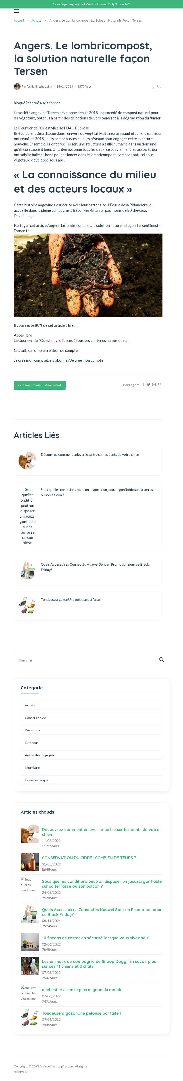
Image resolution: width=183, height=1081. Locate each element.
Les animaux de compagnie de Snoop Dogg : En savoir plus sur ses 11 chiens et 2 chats (99, 964)
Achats (36, 20)
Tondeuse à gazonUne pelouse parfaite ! (81, 1013)
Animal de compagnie (39, 755)
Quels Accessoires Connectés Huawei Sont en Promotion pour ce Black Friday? (102, 912)
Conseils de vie (35, 718)
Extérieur (31, 742)
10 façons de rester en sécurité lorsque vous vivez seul (95, 937)
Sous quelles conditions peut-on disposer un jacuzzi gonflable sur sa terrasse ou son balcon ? (102, 884)
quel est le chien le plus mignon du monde (82, 989)
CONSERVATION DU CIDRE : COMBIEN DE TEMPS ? (89, 857)
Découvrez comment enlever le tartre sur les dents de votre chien (100, 832)
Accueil (19, 20)
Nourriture (32, 767)
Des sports (32, 730)
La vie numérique (36, 780)
